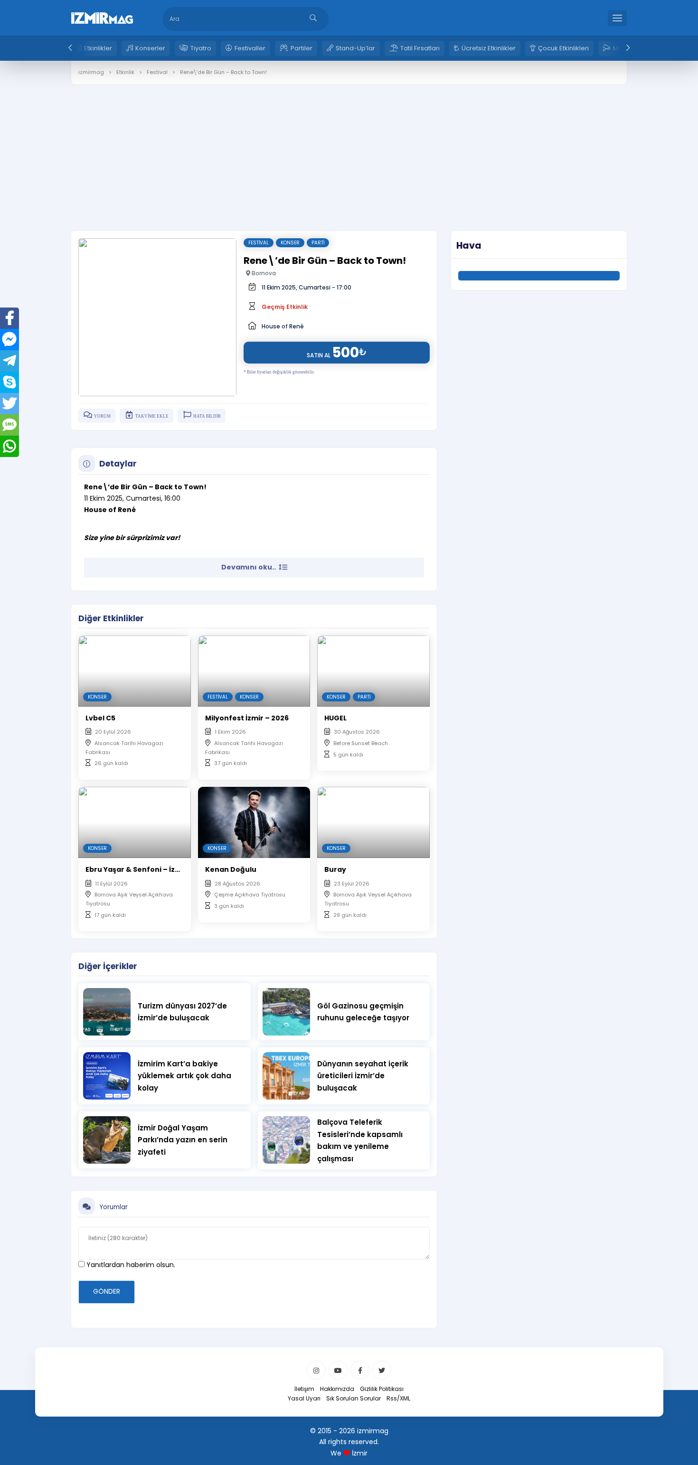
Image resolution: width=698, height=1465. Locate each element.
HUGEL (335, 718)
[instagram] (316, 1370)
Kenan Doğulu (230, 869)
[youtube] (338, 1370)
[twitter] (381, 1370)
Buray (335, 869)
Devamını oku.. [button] (249, 567)
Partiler (301, 48)
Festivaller (250, 48)
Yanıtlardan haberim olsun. (130, 1264)
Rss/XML (398, 1398)
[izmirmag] (102, 17)
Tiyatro (200, 48)
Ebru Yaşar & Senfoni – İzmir (136, 869)
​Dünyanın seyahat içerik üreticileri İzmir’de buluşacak (362, 1076)
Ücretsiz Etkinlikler (489, 48)
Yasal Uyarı (304, 1398)
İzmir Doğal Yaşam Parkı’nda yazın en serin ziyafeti (182, 1140)
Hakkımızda (337, 1389)
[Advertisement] (349, 150)
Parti (317, 242)
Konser (290, 242)
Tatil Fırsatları (420, 48)
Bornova (263, 273)
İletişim (304, 1389)
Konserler (150, 48)
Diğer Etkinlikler (111, 618)
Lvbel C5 (100, 718)
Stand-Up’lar (355, 48)
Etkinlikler (98, 48)
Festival (258, 242)
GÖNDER (106, 1291)
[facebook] (359, 1370)
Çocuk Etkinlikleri (563, 48)
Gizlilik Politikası (382, 1389)
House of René (283, 326)
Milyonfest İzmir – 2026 (247, 718)
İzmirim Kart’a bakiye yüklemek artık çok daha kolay (184, 1076)
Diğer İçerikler (107, 966)
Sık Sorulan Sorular (353, 1398)
